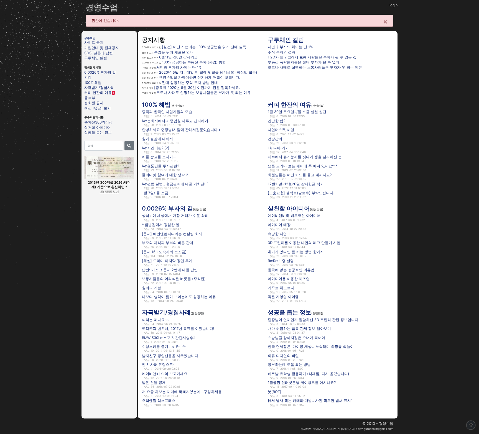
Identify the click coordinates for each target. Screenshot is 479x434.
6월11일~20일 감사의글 (178, 57)
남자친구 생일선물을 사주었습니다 (170, 355)
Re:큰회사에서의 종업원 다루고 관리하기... (177, 121)
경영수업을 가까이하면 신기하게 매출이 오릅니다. (199, 77)
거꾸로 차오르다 (281, 288)
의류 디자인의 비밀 (283, 355)
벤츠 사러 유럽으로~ (158, 365)
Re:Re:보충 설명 (281, 261)
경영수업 (102, 7)
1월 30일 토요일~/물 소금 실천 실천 (297, 112)
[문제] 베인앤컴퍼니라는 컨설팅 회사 (172, 234)
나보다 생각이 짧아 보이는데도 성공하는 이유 (179, 297)
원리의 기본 (151, 288)
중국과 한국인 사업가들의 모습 (167, 112)
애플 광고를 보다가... (159, 157)
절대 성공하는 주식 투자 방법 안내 (190, 83)
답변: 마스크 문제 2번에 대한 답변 (170, 270)
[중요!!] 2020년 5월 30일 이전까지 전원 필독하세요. (197, 88)
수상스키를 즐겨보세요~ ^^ (164, 347)
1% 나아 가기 (278, 148)
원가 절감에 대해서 (157, 139)
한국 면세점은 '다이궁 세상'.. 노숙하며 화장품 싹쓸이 (311, 347)
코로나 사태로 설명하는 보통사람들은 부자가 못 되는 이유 (203, 93)
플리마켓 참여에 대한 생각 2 (165, 175)
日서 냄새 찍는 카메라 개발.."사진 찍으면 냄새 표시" (310, 401)
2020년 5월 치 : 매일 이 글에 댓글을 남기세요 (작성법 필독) (208, 72)
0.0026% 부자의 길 (100, 72)
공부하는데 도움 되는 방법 (289, 365)
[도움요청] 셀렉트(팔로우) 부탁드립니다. (301, 193)
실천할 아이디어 (97, 127)
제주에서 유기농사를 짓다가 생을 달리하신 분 (305, 157)
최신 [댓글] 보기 (97, 108)
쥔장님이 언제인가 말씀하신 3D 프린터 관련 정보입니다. (314, 319)
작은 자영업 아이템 (283, 297)
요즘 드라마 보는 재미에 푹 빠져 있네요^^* (302, 166)
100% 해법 (92, 82)
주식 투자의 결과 (281, 52)
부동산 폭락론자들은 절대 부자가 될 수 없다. (304, 62)
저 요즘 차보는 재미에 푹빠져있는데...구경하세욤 (182, 392)
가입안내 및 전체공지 (101, 48)
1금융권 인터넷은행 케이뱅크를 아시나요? (302, 383)
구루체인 (89, 38)
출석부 (89, 98)
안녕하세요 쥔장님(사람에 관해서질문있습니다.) (181, 130)
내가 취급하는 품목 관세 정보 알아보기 (299, 329)
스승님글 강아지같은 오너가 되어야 (296, 337)
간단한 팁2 (277, 121)
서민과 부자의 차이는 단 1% (178, 67)
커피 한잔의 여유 (98, 93)
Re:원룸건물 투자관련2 (160, 166)
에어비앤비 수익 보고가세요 (164, 374)
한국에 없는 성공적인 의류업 (291, 270)
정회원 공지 (93, 103)
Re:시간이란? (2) (155, 148)
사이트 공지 (93, 42)
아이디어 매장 (279, 225)
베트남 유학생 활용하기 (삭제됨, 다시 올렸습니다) (308, 374)
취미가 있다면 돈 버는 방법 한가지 (296, 252)
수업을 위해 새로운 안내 (173, 52)
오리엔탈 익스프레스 (158, 401)
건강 (87, 77)
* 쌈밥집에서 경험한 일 (160, 225)
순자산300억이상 (98, 122)
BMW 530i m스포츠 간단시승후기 (169, 337)
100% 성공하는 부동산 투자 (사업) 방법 (194, 62)
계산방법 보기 (109, 192)
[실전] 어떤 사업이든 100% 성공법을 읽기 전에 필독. (204, 47)
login (393, 5)
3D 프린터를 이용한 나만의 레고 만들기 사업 (304, 243)
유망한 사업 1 (279, 234)
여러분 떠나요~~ (155, 319)
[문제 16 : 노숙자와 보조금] (164, 252)
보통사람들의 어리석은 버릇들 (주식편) (174, 279)
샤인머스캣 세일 (281, 130)
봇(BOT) (274, 392)
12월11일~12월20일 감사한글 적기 (296, 184)
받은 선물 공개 (154, 383)
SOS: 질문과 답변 (98, 53)
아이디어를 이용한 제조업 (289, 279)
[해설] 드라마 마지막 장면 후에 (167, 261)
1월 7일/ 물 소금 (155, 193)
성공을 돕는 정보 (98, 132)
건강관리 (275, 139)
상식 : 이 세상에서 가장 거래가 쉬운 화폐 (175, 216)
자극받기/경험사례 (99, 88)
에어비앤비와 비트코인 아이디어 (294, 216)
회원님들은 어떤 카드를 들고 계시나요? (300, 175)
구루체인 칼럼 (95, 58)
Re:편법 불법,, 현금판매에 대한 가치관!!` (175, 184)
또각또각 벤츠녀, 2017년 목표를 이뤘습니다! (178, 329)
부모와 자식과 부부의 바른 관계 (167, 243)
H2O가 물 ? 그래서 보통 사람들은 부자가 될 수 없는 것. (313, 57)
